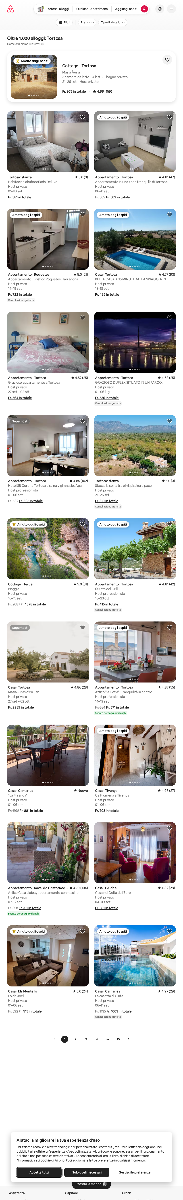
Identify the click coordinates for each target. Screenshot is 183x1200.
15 (118, 1039)
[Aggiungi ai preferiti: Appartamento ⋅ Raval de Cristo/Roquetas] (82, 827)
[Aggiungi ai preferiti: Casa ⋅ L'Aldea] (169, 827)
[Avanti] (128, 1039)
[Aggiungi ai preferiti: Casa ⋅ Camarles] (82, 730)
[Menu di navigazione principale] (171, 8)
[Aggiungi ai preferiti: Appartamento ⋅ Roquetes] (82, 214)
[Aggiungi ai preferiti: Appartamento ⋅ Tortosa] (169, 116)
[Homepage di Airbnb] (10, 9)
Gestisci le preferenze (134, 1172)
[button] (74, 91)
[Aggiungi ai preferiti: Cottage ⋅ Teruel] (82, 524)
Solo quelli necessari (87, 1172)
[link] (54, 1039)
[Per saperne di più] (42, 44)
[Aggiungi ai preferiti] (167, 60)
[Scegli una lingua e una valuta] (159, 8)
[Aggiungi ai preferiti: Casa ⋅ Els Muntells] (82, 931)
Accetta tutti (39, 1172)
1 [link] (64, 1039)
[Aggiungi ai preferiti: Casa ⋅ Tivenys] (169, 730)
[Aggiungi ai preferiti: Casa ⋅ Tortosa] (169, 214)
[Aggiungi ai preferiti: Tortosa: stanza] (82, 116)
